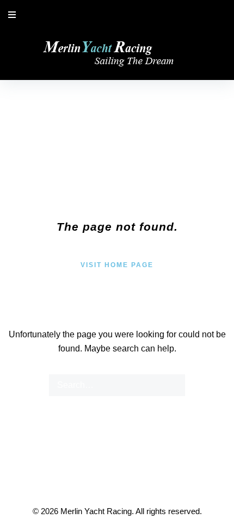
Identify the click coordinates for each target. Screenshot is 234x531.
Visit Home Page (117, 265)
